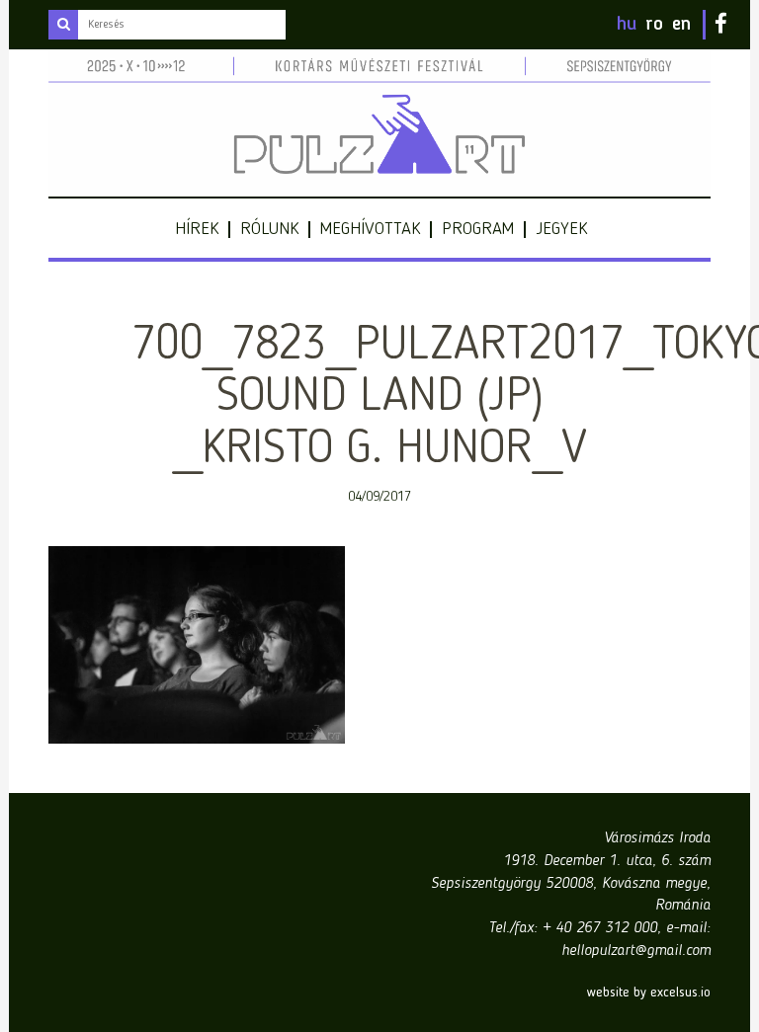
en (681, 25)
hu (626, 25)
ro (654, 25)
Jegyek (561, 229)
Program (478, 229)
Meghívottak (370, 229)
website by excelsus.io (649, 992)
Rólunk (269, 229)
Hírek (196, 229)
